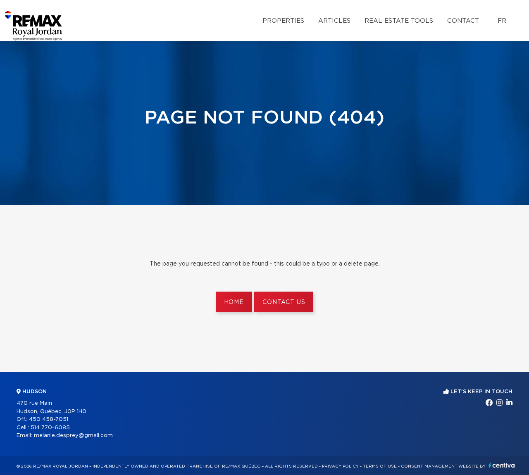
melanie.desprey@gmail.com (73, 435)
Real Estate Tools (399, 21)
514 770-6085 (50, 427)
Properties (283, 21)
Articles (334, 21)
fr (502, 21)
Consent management (429, 466)
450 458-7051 (48, 419)
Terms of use (380, 466)
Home (234, 302)
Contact (463, 21)
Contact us (283, 302)
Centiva (501, 465)
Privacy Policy (340, 466)
